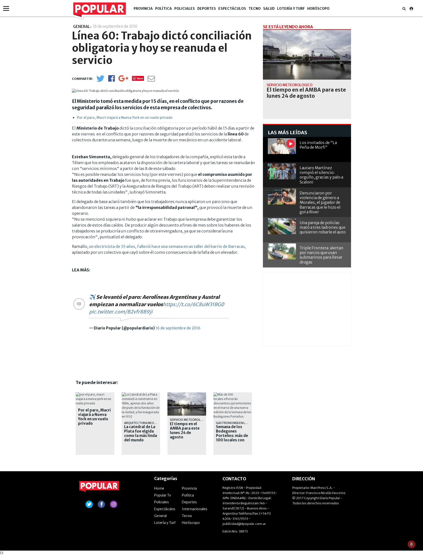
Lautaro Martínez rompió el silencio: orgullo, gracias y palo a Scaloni (321, 174)
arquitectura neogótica (144, 423)
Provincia (143, 8)
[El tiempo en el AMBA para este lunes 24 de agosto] (307, 55)
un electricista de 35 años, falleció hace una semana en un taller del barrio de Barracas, (167, 246)
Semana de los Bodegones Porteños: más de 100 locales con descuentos (232, 436)
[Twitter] (100, 81)
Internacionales (194, 509)
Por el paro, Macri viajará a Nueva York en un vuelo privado (125, 117)
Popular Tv (162, 495)
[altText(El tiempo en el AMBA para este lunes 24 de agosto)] (186, 394)
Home (159, 488)
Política (163, 8)
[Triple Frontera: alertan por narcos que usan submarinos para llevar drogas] (282, 251)
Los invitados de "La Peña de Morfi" (318, 145)
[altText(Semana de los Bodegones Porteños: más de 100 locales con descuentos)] (232, 394)
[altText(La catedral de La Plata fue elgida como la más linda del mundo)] (141, 394)
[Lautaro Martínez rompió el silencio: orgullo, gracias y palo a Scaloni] (282, 171)
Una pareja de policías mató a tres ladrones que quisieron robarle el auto (323, 227)
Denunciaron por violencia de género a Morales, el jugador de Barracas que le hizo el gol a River (320, 202)
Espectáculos (232, 8)
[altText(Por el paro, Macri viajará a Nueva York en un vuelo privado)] (95, 394)
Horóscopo (318, 8)
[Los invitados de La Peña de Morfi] (282, 146)
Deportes (206, 8)
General (160, 516)
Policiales (184, 8)
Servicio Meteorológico (190, 420)
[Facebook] (111, 80)
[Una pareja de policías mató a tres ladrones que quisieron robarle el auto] (282, 226)
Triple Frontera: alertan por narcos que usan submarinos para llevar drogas (321, 255)
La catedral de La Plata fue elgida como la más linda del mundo (140, 433)
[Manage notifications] (411, 544)
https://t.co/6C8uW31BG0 (193, 304)
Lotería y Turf (291, 8)
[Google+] (123, 80)
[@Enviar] (151, 80)
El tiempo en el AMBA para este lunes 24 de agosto (185, 430)
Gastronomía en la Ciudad (237, 423)
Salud (269, 8)
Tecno (254, 8)
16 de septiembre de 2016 (177, 328)
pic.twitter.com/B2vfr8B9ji (121, 312)
